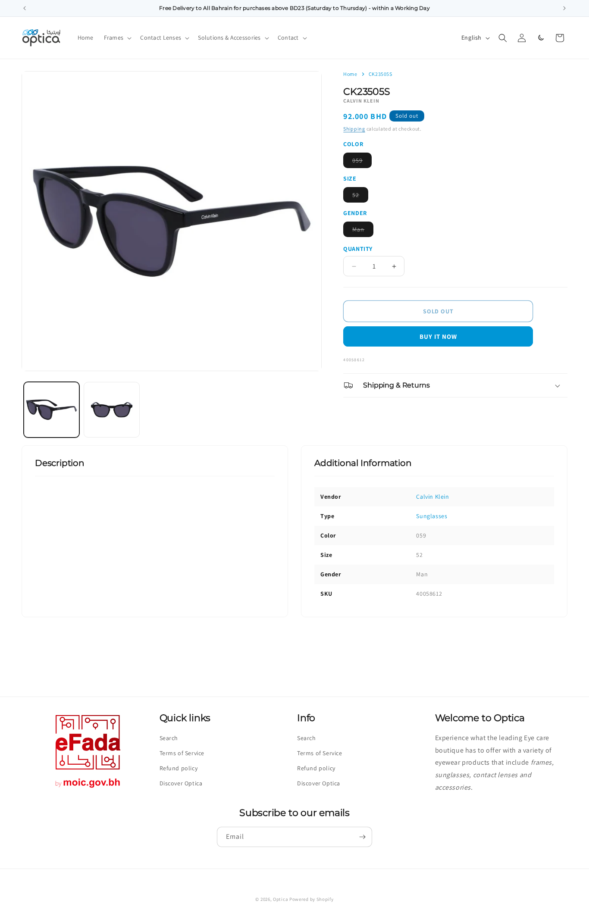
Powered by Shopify (311, 899)
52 (360, 197)
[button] (117, 37)
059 (362, 162)
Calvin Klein (432, 496)
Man (362, 231)
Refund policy (179, 768)
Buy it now (438, 336)
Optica (280, 899)
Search (169, 738)
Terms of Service (182, 753)
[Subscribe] (362, 837)
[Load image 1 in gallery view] (51, 410)
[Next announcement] (564, 8)
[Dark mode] (540, 37)
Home (350, 74)
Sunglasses (431, 516)
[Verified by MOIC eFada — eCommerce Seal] (88, 787)
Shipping (354, 128)
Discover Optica (181, 783)
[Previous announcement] (24, 8)
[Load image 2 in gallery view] (111, 410)
